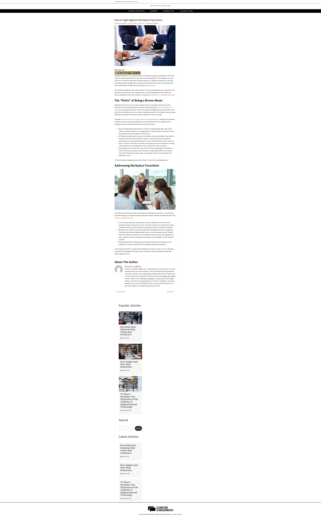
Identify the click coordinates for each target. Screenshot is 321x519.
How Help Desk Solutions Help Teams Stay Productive (128, 331)
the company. (151, 85)
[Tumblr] (135, 72)
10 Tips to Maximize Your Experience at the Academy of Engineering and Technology (129, 400)
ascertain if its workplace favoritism (163, 95)
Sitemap (179, 514)
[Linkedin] (125, 72)
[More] (139, 72)
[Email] (132, 72)
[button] (205, 1)
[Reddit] (122, 72)
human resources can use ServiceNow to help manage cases (140, 119)
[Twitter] (119, 72)
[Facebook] (116, 72)
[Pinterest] (129, 72)
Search (138, 428)
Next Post (171, 292)
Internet (140, 23)
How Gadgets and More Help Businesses (129, 364)
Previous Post (120, 292)
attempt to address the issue (124, 218)
